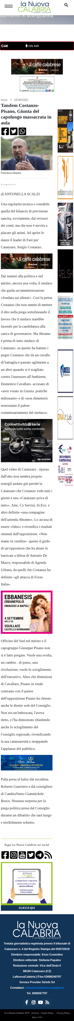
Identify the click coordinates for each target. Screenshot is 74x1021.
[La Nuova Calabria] (34, 6)
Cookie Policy (47, 1012)
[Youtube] (40, 1002)
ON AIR (33, 46)
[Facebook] (26, 1002)
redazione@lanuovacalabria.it (44, 987)
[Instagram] (33, 1002)
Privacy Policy (63, 1012)
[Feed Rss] (47, 1002)
